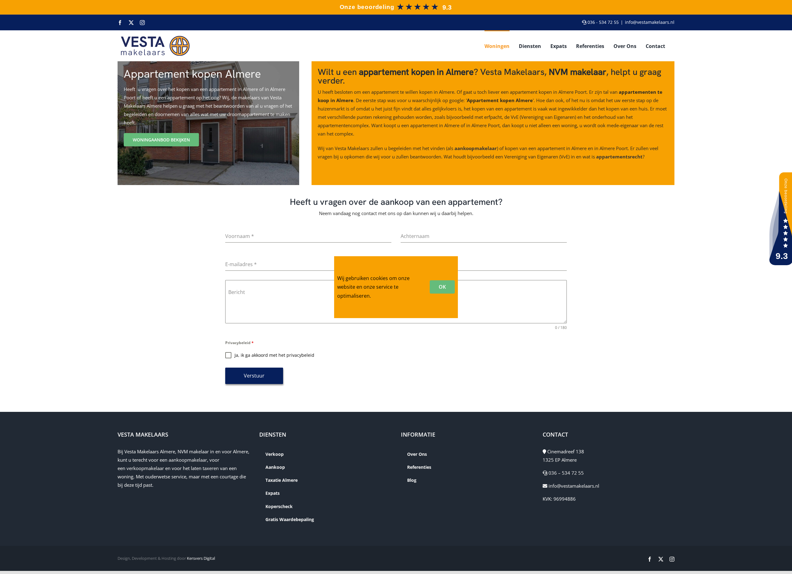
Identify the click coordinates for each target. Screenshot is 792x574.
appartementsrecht (619, 156)
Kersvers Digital (201, 558)
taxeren (211, 468)
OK (442, 286)
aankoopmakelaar (475, 148)
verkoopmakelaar (145, 468)
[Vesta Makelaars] (395, 4)
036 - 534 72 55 (602, 22)
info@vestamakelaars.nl (649, 22)
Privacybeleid (239, 342)
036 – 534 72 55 (565, 473)
